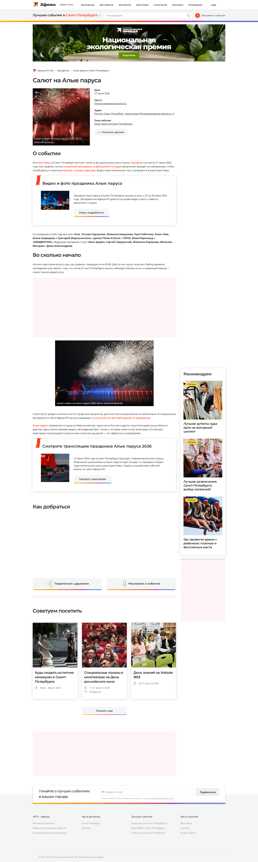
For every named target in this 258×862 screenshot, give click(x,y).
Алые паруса (44, 162)
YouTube (185, 827)
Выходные (88, 5)
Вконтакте (186, 823)
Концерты (125, 5)
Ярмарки (177, 5)
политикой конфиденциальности (158, 798)
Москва (86, 827)
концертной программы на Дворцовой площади (92, 166)
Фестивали (107, 5)
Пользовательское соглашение (50, 832)
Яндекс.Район (188, 832)
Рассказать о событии (213, 15)
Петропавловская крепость (110, 103)
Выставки (142, 5)
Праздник (137, 162)
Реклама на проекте (43, 823)
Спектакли (160, 5)
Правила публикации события (49, 827)
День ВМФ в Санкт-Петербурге (148, 827)
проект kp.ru (66, 5)
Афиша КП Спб (45, 70)
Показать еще (104, 710)
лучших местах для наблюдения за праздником (121, 418)
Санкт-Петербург (91, 823)
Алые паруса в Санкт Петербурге (91, 70)
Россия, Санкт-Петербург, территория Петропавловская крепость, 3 (134, 113)
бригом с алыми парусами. (80, 170)
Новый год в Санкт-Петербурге (148, 832)
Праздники (195, 5)
